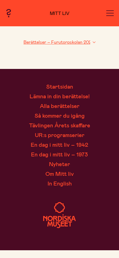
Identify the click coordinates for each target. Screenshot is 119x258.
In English (60, 183)
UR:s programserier (59, 134)
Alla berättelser (59, 105)
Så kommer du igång (60, 115)
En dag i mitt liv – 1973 (59, 154)
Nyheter (59, 164)
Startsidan (59, 86)
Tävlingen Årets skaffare (59, 125)
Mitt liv (59, 13)
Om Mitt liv (59, 173)
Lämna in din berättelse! (60, 96)
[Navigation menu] (110, 13)
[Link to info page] (8, 13)
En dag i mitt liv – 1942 (59, 144)
